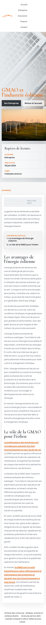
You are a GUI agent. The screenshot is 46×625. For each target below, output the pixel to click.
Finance (23, 21)
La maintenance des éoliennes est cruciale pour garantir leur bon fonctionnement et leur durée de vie (22, 446)
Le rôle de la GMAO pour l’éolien (23, 244)
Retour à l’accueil (33, 103)
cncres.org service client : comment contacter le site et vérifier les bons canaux (23, 619)
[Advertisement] (23, 60)
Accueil (24, 4)
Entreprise (22, 10)
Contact (23, 27)
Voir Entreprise (11, 103)
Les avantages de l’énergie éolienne (20, 239)
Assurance (22, 16)
